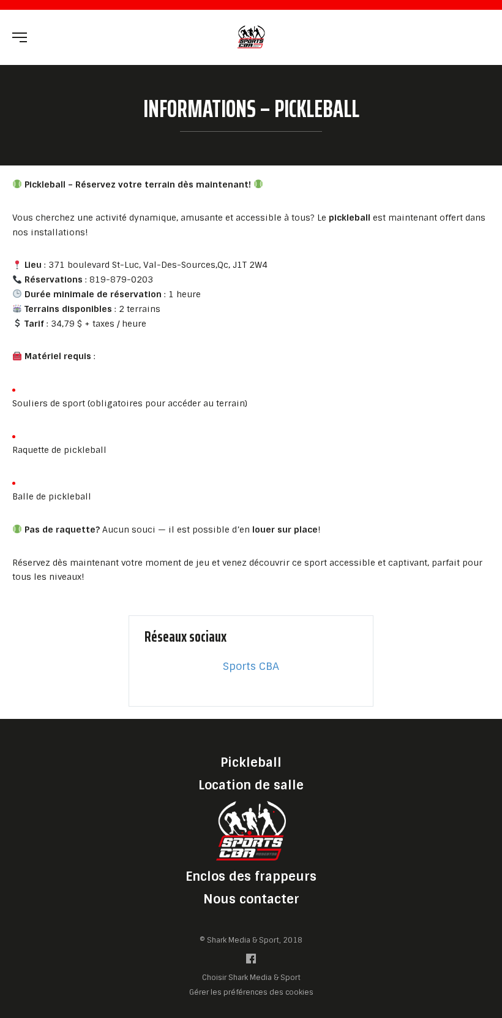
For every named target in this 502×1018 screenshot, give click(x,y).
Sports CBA (251, 666)
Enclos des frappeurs (251, 876)
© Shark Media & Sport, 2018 (251, 940)
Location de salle (251, 785)
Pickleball (251, 762)
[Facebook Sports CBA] (251, 961)
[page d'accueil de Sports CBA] (250, 36)
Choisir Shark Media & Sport (251, 978)
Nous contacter (251, 899)
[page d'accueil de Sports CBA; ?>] (251, 830)
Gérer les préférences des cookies (251, 992)
